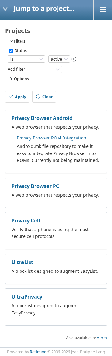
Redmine (38, 351)
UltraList (22, 262)
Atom (102, 337)
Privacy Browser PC (35, 186)
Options (21, 78)
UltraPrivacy (27, 296)
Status (20, 50)
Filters (19, 41)
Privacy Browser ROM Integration (51, 138)
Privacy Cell (26, 220)
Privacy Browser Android (42, 118)
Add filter (16, 69)
